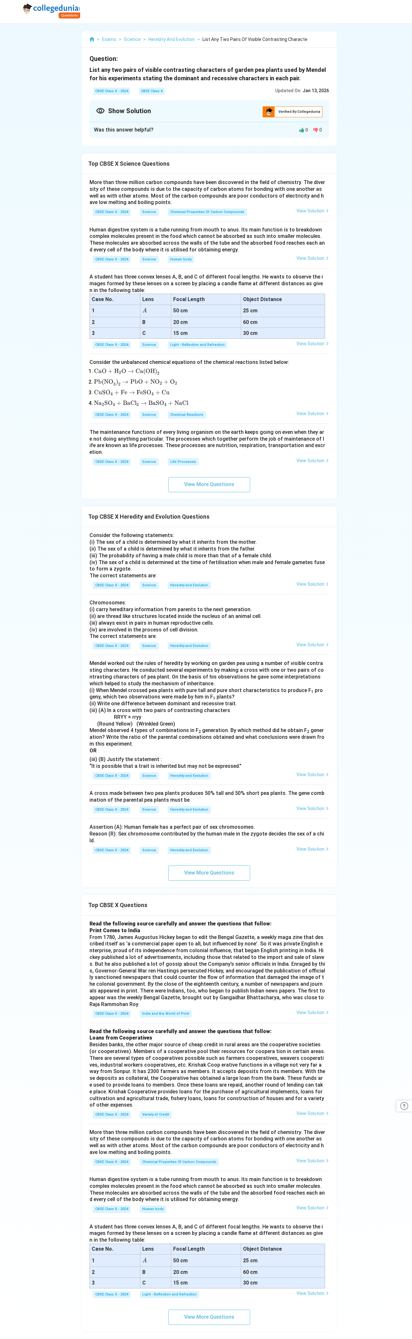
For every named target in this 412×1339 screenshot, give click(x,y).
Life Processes (183, 462)
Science (149, 212)
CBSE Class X (152, 91)
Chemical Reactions (186, 415)
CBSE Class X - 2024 (111, 91)
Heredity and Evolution (189, 585)
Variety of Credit (155, 1114)
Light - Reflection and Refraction (197, 345)
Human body (181, 259)
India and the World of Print (165, 1014)
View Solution (310, 210)
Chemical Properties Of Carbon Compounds (207, 212)
